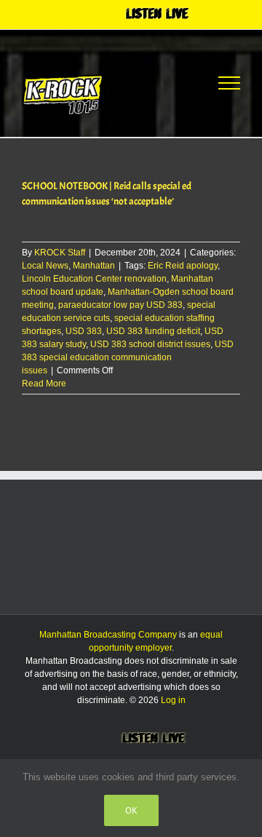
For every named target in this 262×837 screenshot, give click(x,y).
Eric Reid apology (183, 266)
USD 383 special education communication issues (128, 357)
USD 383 (84, 331)
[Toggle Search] (175, 82)
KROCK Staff (59, 252)
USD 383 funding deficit (153, 331)
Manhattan (94, 266)
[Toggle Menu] (229, 83)
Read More (44, 383)
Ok (131, 810)
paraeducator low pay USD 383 (120, 305)
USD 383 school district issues (150, 344)
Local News (45, 266)
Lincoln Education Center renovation (94, 279)
